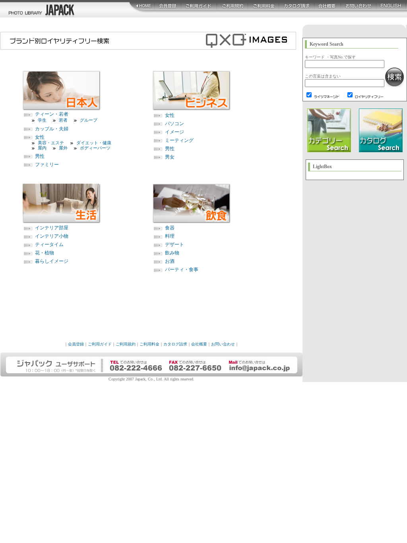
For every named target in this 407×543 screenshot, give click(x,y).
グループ (88, 120)
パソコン (174, 123)
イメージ (174, 132)
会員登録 (76, 344)
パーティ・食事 (181, 269)
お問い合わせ (223, 344)
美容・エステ (51, 142)
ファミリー (47, 164)
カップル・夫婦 (51, 129)
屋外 (63, 147)
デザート (174, 244)
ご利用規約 (126, 344)
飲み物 (172, 253)
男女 (169, 157)
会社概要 (199, 344)
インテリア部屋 (51, 228)
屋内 (42, 147)
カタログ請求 (175, 344)
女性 (40, 137)
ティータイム (49, 244)
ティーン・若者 (51, 114)
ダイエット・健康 (93, 142)
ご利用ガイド (100, 344)
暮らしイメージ (51, 261)
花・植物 (44, 253)
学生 (42, 120)
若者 (63, 120)
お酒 (169, 261)
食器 (169, 228)
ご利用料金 (149, 344)
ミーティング (179, 140)
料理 (169, 236)
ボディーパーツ (95, 147)
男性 (40, 156)
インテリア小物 (51, 236)
